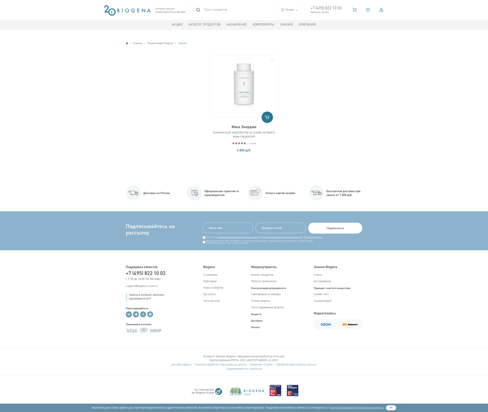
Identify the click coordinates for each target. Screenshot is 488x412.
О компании (210, 275)
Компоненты (263, 24)
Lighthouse (255, 369)
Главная (137, 43)
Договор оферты (182, 364)
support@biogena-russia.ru (142, 286)
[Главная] (127, 43)
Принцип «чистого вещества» (332, 288)
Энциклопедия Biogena (160, 43)
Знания (286, 24)
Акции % (256, 314)
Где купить (209, 294)
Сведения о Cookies (261, 364)
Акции (177, 24)
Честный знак (211, 301)
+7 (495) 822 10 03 (326, 8)
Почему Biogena (260, 301)
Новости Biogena (213, 288)
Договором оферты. (313, 237)
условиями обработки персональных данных (238, 237)
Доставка (256, 320)
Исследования (322, 281)
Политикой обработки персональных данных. (356, 407)
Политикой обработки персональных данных (281, 237)
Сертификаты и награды (266, 294)
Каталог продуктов (205, 24)
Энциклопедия (322, 301)
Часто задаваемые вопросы (267, 307)
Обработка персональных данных (296, 364)
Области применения (263, 281)
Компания (307, 24)
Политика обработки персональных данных (221, 364)
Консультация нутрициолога (268, 288)
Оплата (255, 327)
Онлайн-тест (321, 294)
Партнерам (210, 281)
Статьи (318, 275)
